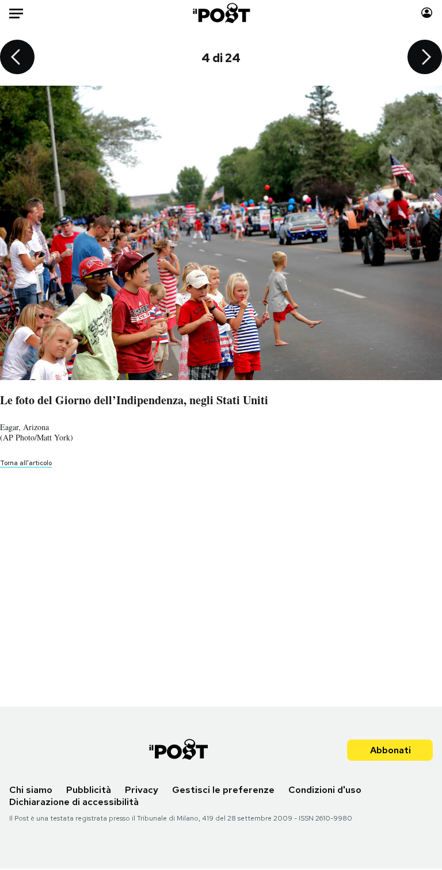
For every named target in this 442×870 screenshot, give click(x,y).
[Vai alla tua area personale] (427, 13)
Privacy (141, 790)
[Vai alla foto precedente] (17, 58)
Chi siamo (30, 790)
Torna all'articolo (26, 463)
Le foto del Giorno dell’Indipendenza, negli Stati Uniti (134, 400)
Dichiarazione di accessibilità (74, 802)
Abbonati (390, 750)
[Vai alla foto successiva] (424, 58)
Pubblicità (88, 790)
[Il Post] (221, 13)
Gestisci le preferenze (223, 790)
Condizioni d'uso (324, 790)
